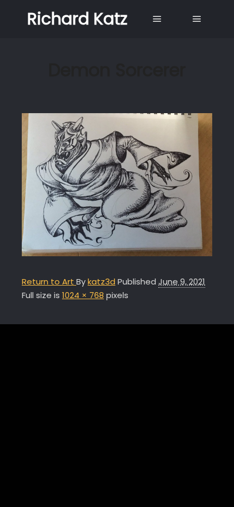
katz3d (101, 281)
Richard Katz (77, 18)
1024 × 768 (83, 295)
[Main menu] (157, 19)
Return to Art (49, 281)
